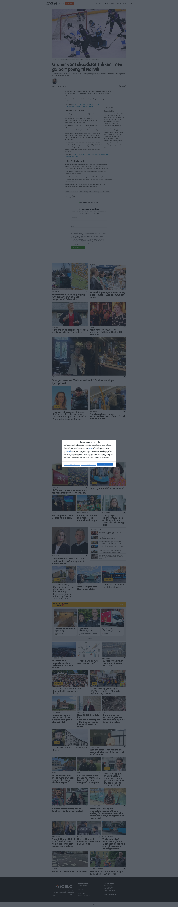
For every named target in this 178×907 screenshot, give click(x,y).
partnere (90, 448)
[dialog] (89, 453)
